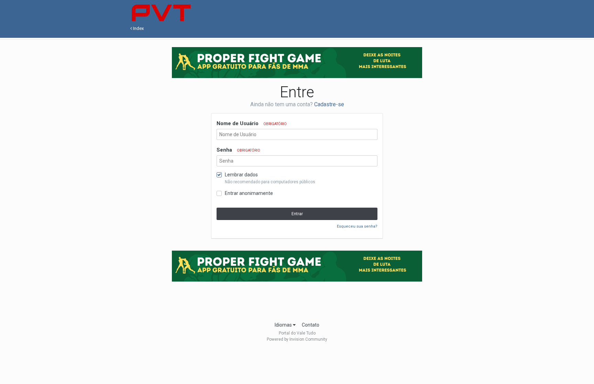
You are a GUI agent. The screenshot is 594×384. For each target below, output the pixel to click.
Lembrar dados (241, 174)
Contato (310, 325)
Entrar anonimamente (249, 193)
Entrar (297, 213)
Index (138, 28)
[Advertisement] (297, 299)
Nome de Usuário (252, 123)
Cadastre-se (329, 104)
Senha (238, 150)
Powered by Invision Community (297, 339)
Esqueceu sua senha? (357, 226)
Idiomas (284, 325)
